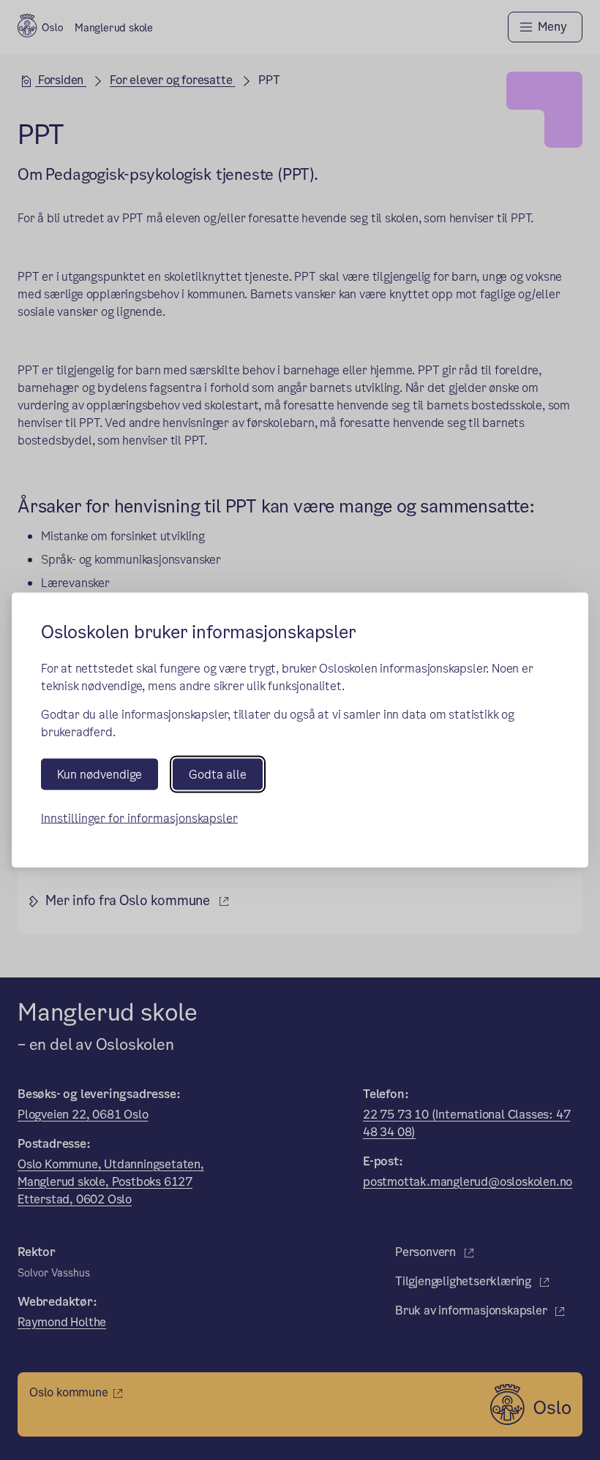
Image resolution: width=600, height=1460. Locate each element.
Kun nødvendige (99, 774)
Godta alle (218, 774)
